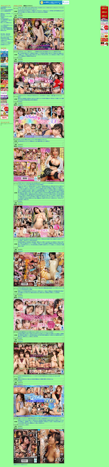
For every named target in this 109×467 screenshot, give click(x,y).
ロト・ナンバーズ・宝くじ (7, 36)
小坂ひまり (50, 53)
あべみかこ (46, 194)
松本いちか (50, 242)
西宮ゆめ (56, 421)
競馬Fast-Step (3, 30)
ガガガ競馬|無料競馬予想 (6, 27)
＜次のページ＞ (23, 464)
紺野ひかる (25, 190)
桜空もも (53, 420)
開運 (8, 38)
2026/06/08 (20, 61)
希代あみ (44, 196)
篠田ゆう (24, 242)
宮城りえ (31, 336)
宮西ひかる (38, 98)
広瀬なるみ (55, 53)
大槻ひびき (26, 199)
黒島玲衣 (35, 99)
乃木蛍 (45, 192)
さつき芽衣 (50, 190)
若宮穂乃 (29, 195)
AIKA (36, 141)
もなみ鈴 (30, 196)
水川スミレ (28, 244)
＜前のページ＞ (16, 464)
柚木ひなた (35, 54)
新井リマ (35, 186)
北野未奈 (31, 186)
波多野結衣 (39, 190)
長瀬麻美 (41, 188)
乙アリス (28, 141)
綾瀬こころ (53, 244)
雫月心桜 (44, 54)
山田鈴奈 (49, 420)
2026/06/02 (20, 105)
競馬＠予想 (3, 8)
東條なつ (51, 188)
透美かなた (27, 53)
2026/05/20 (20, 297)
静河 (32, 99)
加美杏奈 (36, 421)
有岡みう (34, 196)
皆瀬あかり (49, 187)
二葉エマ (46, 291)
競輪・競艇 (5, 34)
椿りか (39, 54)
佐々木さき (25, 420)
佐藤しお (27, 192)
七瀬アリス (25, 186)
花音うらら (45, 191)
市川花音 (33, 244)
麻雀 (9, 34)
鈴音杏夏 (49, 192)
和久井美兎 (42, 335)
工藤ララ (50, 191)
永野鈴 (46, 53)
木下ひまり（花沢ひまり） (43, 10)
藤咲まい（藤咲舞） (24, 421)
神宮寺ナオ (27, 243)
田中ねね (61, 243)
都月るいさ (49, 195)
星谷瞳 (23, 244)
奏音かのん (48, 186)
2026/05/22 (20, 251)
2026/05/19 (20, 341)
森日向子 (22, 198)
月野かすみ (46, 188)
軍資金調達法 (4, 38)
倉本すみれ (35, 194)
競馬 (2, 34)
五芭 (55, 10)
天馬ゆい (54, 195)
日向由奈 (20, 10)
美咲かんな (30, 12)
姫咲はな (37, 244)
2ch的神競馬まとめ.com (6, 7)
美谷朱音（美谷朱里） (32, 242)
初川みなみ (55, 243)
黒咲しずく (42, 141)
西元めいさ (29, 10)
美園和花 (29, 56)
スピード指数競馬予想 (6, 11)
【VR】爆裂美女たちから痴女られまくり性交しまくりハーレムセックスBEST (35, 332)
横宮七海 (53, 186)
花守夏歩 (52, 10)
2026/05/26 (20, 204)
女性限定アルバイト (5, 44)
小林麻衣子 (50, 243)
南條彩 (42, 379)
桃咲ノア (59, 54)
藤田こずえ (58, 98)
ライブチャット (4, 43)
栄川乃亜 (61, 194)
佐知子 (43, 198)
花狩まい (27, 194)
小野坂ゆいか (47, 421)
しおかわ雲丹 (21, 423)
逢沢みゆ (20, 98)
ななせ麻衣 (45, 243)
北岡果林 (46, 12)
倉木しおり (35, 12)
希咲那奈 (22, 194)
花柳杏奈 (57, 335)
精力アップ (10, 42)
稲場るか (55, 242)
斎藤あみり (34, 10)
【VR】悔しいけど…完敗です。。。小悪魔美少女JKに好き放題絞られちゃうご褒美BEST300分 (39, 51)
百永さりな (50, 379)
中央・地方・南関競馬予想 (7, 29)
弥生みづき (33, 56)
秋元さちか (28, 292)
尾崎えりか (24, 12)
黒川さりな (55, 194)
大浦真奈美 (23, 191)
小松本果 (40, 420)
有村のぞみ (32, 333)
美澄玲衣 (54, 191)
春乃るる (24, 10)
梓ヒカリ (32, 421)
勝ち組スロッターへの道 (6, 16)
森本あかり (54, 54)
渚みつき (22, 188)
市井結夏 (60, 190)
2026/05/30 (20, 146)
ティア (31, 243)
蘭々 (19, 53)
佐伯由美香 (38, 195)
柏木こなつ (53, 196)
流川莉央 (42, 53)
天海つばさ (26, 423)
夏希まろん (27, 188)
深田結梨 (44, 186)
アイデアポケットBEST (23, 424)
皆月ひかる (40, 12)
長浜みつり (20, 420)
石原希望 (20, 242)
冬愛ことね (44, 242)
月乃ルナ (60, 198)
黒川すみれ (44, 187)
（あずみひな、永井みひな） (35, 187)
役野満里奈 (40, 421)
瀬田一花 (46, 379)
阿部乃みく (53, 192)
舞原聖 (41, 244)
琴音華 (20, 196)
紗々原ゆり (41, 194)
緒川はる (59, 192)
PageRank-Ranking (4, 18)
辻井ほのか (44, 195)
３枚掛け (3, 17)
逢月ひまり (24, 379)
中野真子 (58, 195)
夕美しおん (31, 192)
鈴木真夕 (29, 191)
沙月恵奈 (22, 53)
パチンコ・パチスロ (5, 35)
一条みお (33, 191)
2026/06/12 (20, 17)
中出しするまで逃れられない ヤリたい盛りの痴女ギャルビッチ (32, 139)
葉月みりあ (33, 195)
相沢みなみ (35, 420)
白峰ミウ (52, 421)
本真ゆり (51, 194)
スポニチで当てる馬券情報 (7, 9)
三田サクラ (55, 190)
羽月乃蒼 (36, 336)
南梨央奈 (31, 194)
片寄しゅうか (49, 54)
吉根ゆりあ (21, 192)
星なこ (30, 190)
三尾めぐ (36, 192)
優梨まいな (55, 188)
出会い (9, 43)
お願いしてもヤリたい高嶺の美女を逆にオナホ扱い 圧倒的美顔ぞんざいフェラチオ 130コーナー (39, 418)
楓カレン (31, 420)
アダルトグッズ (4, 42)
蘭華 (39, 141)
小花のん (39, 186)
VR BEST (20, 13)
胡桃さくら (37, 53)
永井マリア (25, 196)
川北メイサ (20, 190)
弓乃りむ (57, 186)
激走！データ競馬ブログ (6, 22)
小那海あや (32, 53)
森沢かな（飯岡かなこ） (23, 336)
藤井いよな (60, 421)
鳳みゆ (31, 54)
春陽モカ (27, 54)
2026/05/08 (20, 428)
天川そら (59, 196)
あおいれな (48, 196)
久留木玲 (37, 191)
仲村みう (57, 420)
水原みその (61, 188)
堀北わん (24, 195)
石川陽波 (26, 99)
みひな (26, 187)
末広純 (21, 99)
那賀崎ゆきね (59, 10)
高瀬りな (59, 191)
